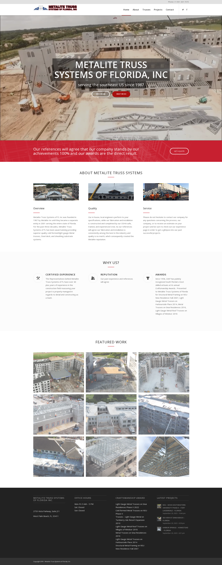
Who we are (100, 94)
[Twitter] (183, 9)
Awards (160, 274)
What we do (121, 94)
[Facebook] (187, 9)
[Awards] (148, 278)
